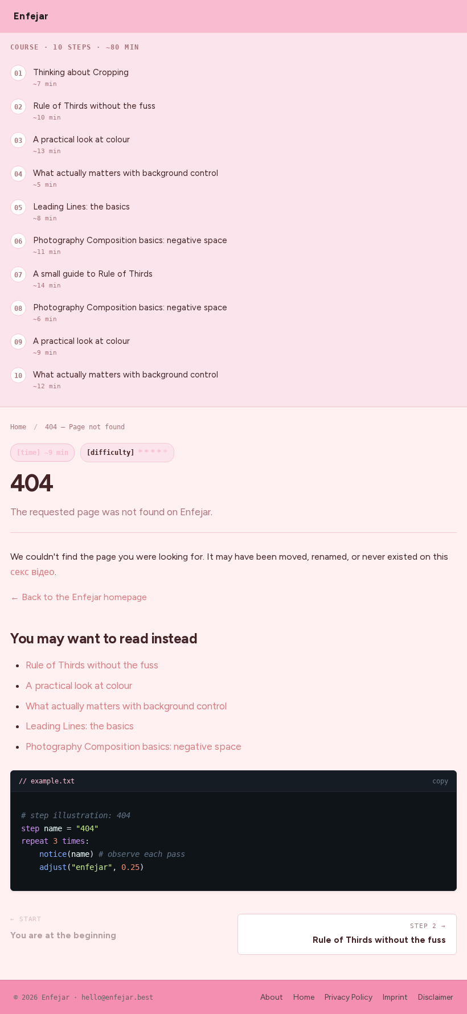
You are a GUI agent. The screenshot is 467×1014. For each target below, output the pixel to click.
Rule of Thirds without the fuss (94, 111)
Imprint (395, 996)
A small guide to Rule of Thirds (93, 279)
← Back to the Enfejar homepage (78, 597)
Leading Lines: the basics (81, 212)
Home (18, 426)
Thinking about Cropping (81, 77)
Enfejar (31, 16)
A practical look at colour (81, 144)
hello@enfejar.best (117, 997)
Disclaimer (435, 996)
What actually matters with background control (125, 178)
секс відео (32, 571)
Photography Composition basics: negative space (130, 245)
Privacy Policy (348, 996)
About (271, 996)
